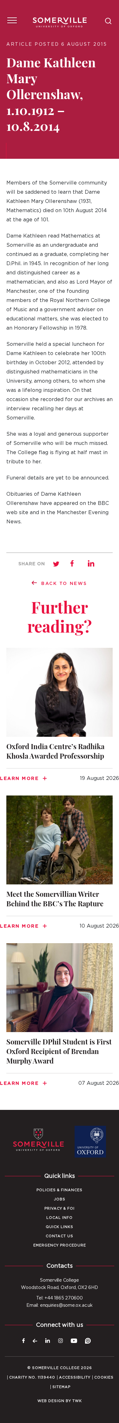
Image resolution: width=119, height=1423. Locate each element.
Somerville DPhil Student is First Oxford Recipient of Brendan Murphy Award (59, 1018)
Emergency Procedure (59, 1245)
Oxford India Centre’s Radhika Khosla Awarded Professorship (59, 718)
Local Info (59, 1217)
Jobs (59, 1199)
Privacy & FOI (59, 1208)
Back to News (64, 583)
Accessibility (74, 1377)
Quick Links (59, 1227)
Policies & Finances (59, 1190)
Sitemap (61, 1387)
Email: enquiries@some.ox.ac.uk (59, 1305)
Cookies (104, 1377)
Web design (50, 1401)
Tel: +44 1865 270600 (59, 1298)
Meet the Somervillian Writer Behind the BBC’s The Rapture (59, 866)
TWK (77, 1401)
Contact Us (59, 1236)
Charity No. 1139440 (32, 1377)
